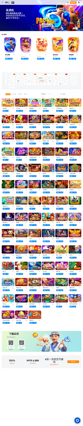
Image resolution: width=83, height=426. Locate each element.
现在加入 (73, 2)
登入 (68, 2)
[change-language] (80, 3)
